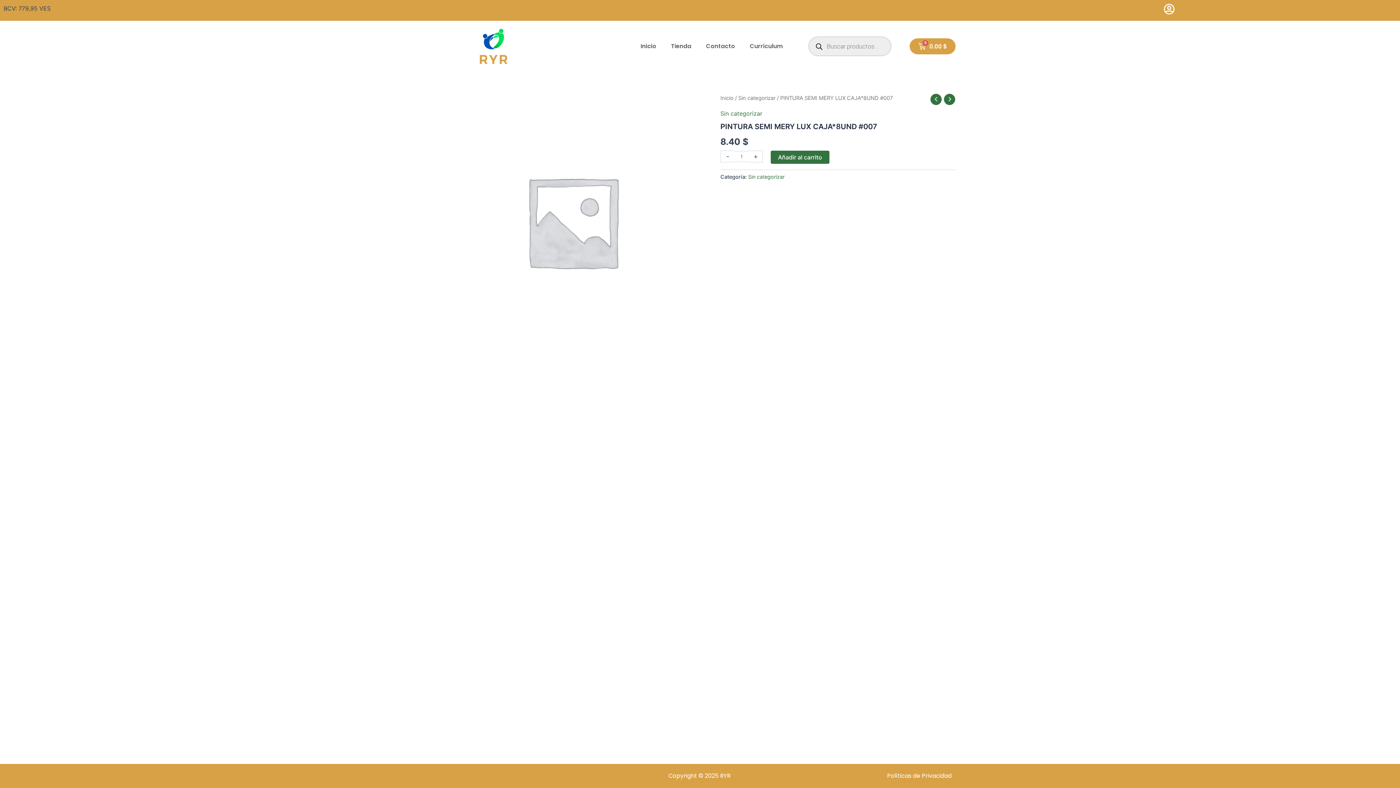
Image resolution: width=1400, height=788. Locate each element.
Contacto (720, 46)
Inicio (648, 46)
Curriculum (766, 46)
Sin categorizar (756, 98)
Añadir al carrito (800, 157)
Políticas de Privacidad (919, 776)
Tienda (681, 46)
